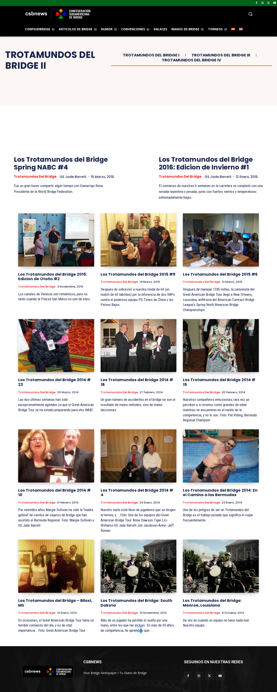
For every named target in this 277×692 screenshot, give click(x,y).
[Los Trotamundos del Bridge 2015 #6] (221, 239)
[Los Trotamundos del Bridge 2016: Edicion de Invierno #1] (211, 117)
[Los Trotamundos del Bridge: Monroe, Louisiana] (221, 566)
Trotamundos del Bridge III (221, 55)
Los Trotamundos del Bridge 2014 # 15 (219, 382)
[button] (173, 14)
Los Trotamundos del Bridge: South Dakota (136, 603)
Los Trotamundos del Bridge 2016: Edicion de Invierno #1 (206, 163)
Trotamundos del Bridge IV (191, 60)
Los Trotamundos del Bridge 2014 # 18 (137, 382)
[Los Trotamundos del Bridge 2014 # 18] (139, 345)
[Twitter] (268, 3)
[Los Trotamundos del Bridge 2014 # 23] (56, 345)
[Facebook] (256, 3)
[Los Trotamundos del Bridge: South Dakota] (139, 566)
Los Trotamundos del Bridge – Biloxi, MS (55, 603)
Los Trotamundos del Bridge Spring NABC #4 (61, 163)
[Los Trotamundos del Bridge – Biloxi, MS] (56, 566)
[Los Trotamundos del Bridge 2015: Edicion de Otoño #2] (56, 239)
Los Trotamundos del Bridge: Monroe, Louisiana (212, 603)
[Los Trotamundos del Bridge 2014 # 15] (221, 345)
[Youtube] (274, 3)
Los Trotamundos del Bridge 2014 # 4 (137, 492)
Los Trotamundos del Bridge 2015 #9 (138, 274)
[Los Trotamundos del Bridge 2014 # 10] (56, 455)
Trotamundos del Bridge (35, 177)
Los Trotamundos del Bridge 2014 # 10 (54, 492)
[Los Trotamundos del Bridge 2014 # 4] (139, 455)
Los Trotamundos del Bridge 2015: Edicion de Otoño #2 (52, 277)
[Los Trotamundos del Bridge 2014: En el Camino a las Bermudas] (221, 455)
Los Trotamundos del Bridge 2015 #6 (220, 274)
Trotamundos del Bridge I (151, 55)
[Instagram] (262, 3)
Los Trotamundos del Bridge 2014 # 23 (54, 382)
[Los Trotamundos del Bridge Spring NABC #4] (66, 117)
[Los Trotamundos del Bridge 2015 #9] (139, 239)
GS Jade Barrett (73, 176)
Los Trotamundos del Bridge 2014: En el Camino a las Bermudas (220, 492)
